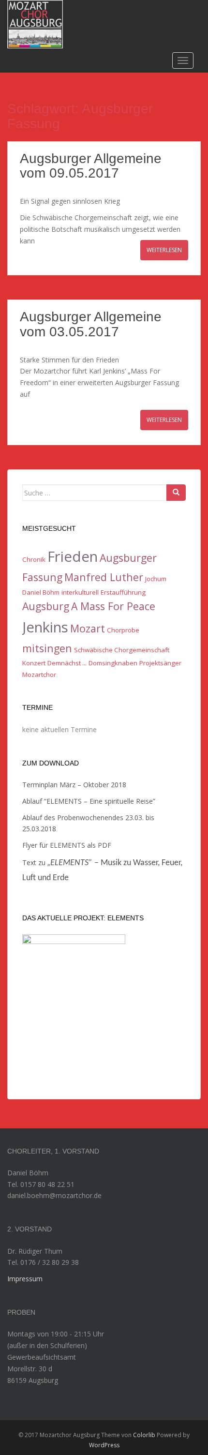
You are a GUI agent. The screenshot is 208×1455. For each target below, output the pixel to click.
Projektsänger (160, 663)
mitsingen (47, 648)
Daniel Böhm (40, 592)
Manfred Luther (103, 577)
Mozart (87, 628)
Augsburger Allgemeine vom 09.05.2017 (91, 166)
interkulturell (80, 592)
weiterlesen (164, 250)
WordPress (104, 1445)
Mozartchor (39, 674)
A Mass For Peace (113, 606)
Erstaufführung (123, 592)
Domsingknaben (113, 663)
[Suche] (176, 492)
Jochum (155, 578)
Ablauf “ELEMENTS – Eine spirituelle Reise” (88, 801)
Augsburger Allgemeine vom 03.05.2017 (91, 324)
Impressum (25, 1278)
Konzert (33, 663)
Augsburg (45, 606)
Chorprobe (123, 630)
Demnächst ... (67, 663)
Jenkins (45, 627)
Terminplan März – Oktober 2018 (74, 784)
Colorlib (144, 1435)
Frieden (72, 556)
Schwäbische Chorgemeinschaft (121, 649)
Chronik (33, 559)
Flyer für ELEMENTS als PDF (66, 845)
